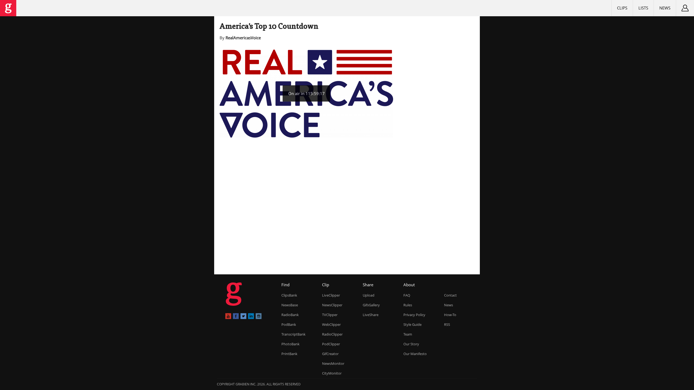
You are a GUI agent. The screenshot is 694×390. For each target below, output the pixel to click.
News (664, 8)
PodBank (288, 324)
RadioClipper (332, 334)
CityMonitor (332, 373)
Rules (407, 305)
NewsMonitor (333, 363)
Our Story (411, 344)
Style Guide (412, 324)
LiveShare (370, 314)
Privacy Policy (414, 314)
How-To (450, 314)
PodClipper (331, 344)
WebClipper (331, 324)
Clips (622, 8)
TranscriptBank (293, 334)
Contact (450, 295)
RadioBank (290, 314)
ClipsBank (289, 295)
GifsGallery (371, 305)
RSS (447, 324)
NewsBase (289, 305)
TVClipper (330, 314)
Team (407, 334)
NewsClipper (332, 305)
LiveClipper (331, 295)
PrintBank (289, 353)
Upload (368, 295)
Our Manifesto (415, 353)
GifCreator (330, 353)
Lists (643, 8)
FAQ (406, 295)
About (409, 284)
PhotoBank (290, 344)
